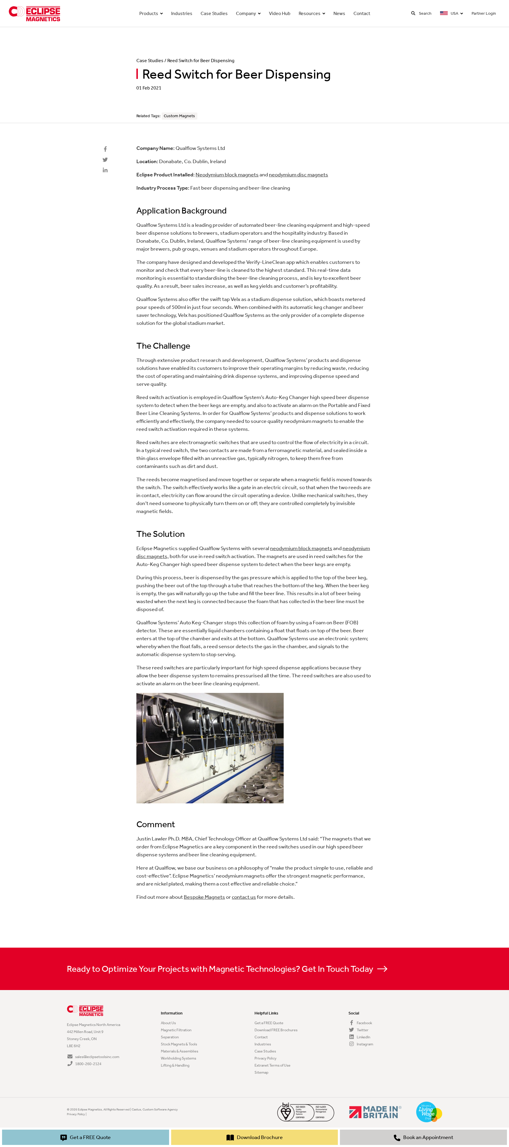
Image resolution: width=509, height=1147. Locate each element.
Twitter (362, 1030)
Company (246, 13)
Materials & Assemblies (179, 1051)
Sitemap (261, 1072)
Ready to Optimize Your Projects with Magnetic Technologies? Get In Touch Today (221, 969)
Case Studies (214, 13)
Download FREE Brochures (276, 1030)
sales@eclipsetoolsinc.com (97, 1057)
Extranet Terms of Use (272, 1065)
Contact (361, 13)
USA (454, 13)
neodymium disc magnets (298, 174)
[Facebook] (105, 149)
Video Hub (279, 13)
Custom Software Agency (160, 1109)
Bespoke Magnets (204, 897)
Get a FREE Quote (268, 1023)
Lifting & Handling (175, 1065)
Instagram (364, 1044)
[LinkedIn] (105, 170)
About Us (168, 1023)
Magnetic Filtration (176, 1030)
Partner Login (484, 13)
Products (148, 13)
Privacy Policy (265, 1058)
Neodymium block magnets (227, 174)
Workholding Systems (178, 1058)
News (339, 13)
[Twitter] (105, 160)
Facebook (364, 1023)
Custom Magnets (179, 115)
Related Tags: (148, 115)
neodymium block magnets (301, 548)
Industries (181, 13)
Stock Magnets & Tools (179, 1044)
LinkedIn (363, 1037)
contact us (244, 897)
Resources (309, 13)
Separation (170, 1037)
